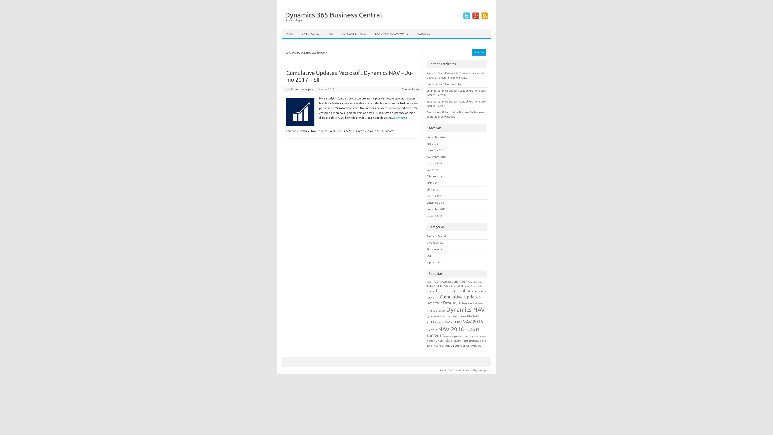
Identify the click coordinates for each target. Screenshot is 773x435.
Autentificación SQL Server (457, 286)
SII (381, 130)
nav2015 (361, 130)
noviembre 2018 (436, 156)
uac (443, 346)
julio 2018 (432, 170)
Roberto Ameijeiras (303, 89)
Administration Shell (454, 281)
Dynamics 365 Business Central (333, 15)
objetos (448, 336)
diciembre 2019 (436, 150)
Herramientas (454, 316)
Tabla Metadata (460, 341)
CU (340, 130)
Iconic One (446, 370)
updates (389, 130)
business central (450, 290)
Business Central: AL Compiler (444, 84)
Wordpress (484, 370)
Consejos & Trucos (354, 33)
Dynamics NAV (310, 33)
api (441, 285)
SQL (429, 255)
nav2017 (373, 130)
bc (478, 286)
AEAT (333, 130)
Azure (474, 286)
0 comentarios (410, 89)
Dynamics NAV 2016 (436, 316)
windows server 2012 (470, 346)
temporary (474, 341)
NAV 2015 (472, 321)
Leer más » (401, 117)
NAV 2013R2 (452, 322)
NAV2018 (435, 336)
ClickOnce (471, 291)
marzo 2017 (434, 196)
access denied (434, 282)
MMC (464, 316)
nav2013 (349, 130)
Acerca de (423, 33)
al (438, 286)
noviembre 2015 (436, 209)
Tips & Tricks (434, 262)
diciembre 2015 (436, 202)
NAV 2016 (451, 329)
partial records (471, 336)
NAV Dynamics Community (391, 33)
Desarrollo (434, 303)
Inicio (289, 33)
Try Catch (436, 346)
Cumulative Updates (460, 296)
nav (469, 316)
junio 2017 (433, 182)
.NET (330, 33)
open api (457, 336)
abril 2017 (432, 189)
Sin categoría (434, 249)
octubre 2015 (434, 215)
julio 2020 (432, 143)
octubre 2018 (434, 163)
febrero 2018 (434, 176)
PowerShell (441, 340)
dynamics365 (439, 311)
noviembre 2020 (436, 137)
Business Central (436, 236)
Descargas (452, 302)
